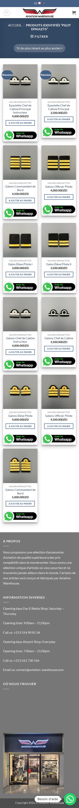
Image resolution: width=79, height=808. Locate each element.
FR (35, 3)
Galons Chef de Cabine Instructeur (20, 340)
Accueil (15, 25)
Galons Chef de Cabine (59, 338)
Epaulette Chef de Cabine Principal (59, 107)
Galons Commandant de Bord (20, 188)
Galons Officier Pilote (58, 186)
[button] (6, 12)
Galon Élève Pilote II (58, 264)
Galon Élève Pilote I (20, 264)
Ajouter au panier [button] (20, 123)
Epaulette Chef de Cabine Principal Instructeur (20, 109)
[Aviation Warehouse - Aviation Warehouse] (39, 13)
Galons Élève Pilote (20, 415)
